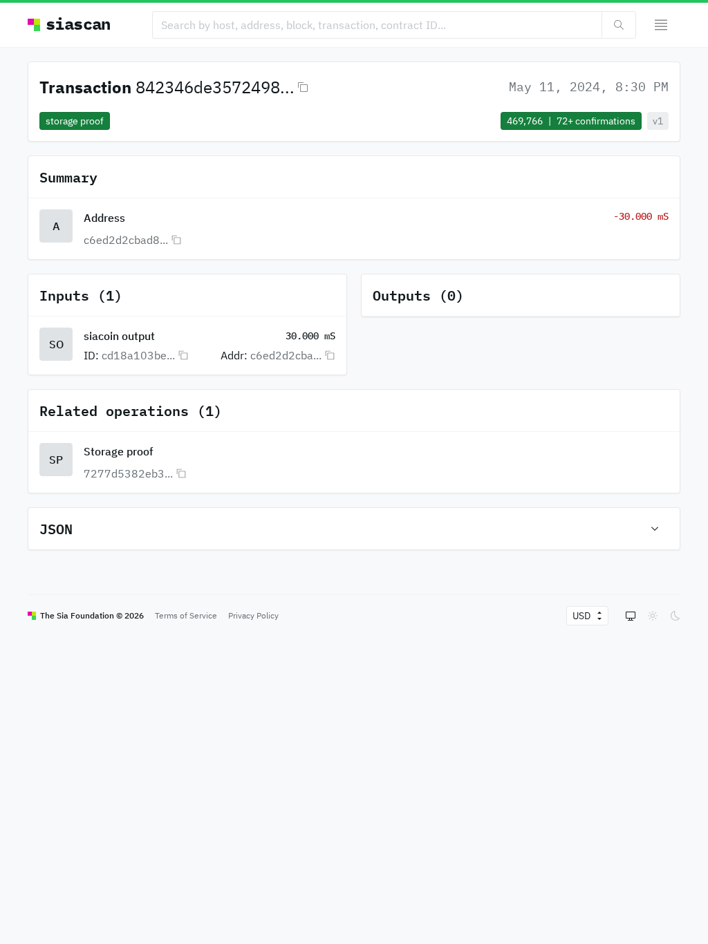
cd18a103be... (138, 355)
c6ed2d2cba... (286, 355)
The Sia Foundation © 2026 (92, 615)
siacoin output (119, 336)
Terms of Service (186, 615)
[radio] (630, 615)
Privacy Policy (253, 615)
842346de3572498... (215, 87)
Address (104, 218)
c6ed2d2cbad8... (126, 240)
